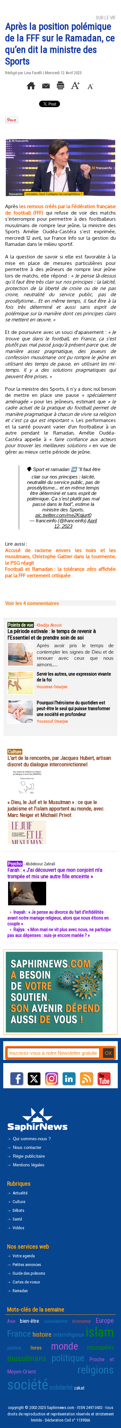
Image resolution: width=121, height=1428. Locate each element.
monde (64, 1346)
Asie (11, 1321)
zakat (79, 1388)
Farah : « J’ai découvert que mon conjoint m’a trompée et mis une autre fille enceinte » (54, 873)
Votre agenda (23, 1255)
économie (81, 1321)
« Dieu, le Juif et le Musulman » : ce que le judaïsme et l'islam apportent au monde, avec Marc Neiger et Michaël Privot (55, 808)
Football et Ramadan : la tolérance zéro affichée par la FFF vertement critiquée (60, 572)
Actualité (19, 1193)
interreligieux (68, 1334)
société (27, 1384)
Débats (18, 1210)
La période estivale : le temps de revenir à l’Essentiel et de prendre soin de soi (51, 634)
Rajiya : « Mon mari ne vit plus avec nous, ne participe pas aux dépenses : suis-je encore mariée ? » (59, 932)
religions (95, 1369)
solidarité (61, 1387)
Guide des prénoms (28, 1273)
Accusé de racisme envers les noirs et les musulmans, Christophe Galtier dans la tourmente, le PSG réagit (60, 556)
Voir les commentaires (32, 603)
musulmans (26, 1358)
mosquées (100, 1347)
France (19, 1333)
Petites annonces (26, 1264)
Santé (17, 1219)
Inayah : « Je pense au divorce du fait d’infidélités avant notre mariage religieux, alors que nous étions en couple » (58, 918)
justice (14, 1347)
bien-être (29, 1321)
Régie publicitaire (28, 1156)
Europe (105, 1320)
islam (100, 1332)
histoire (42, 1334)
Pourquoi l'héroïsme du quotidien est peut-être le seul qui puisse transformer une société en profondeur (73, 708)
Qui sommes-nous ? (31, 1138)
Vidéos (18, 1227)
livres (36, 1347)
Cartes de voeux (26, 1282)
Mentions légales (28, 1164)
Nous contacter (26, 1147)
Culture (18, 1201)
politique (68, 1357)
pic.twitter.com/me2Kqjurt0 (63, 515)
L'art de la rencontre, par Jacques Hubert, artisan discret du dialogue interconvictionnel (59, 761)
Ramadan (20, 1290)
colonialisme (56, 1321)
